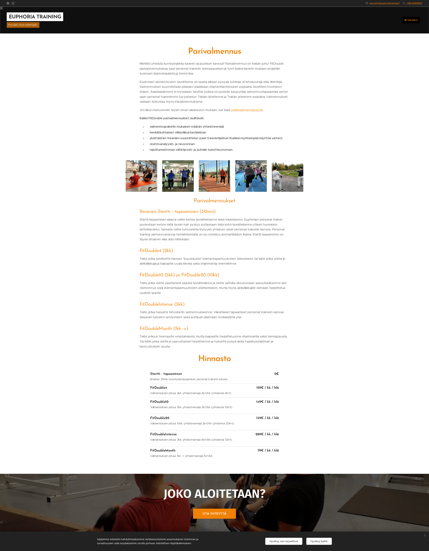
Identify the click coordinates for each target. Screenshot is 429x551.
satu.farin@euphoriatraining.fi (384, 3)
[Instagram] (13, 3)
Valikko (412, 20)
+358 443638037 (414, 3)
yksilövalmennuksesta (247, 110)
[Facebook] (8, 3)
